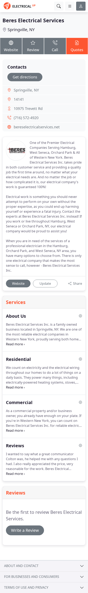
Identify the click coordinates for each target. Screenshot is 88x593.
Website (11, 49)
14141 (19, 99)
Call (55, 49)
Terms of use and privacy (26, 587)
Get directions (25, 77)
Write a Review (25, 530)
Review (33, 49)
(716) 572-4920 (26, 117)
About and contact (21, 566)
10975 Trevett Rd (28, 108)
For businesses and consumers (31, 576)
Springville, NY (21, 29)
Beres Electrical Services (33, 20)
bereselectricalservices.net (37, 126)
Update (45, 283)
